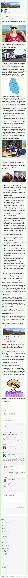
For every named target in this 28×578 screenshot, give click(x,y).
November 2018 (6, 533)
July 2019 (5, 523)
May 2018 (5, 539)
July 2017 (5, 551)
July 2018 (5, 536)
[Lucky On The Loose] (10, 7)
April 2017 (5, 554)
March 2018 (5, 542)
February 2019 (6, 531)
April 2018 (5, 540)
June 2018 (5, 537)
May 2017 (5, 553)
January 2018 (6, 545)
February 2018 (6, 544)
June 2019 (5, 525)
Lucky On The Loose (8, 10)
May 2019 (5, 527)
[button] (8, 176)
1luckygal (17, 18)
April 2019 (5, 528)
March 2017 (5, 556)
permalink (10, 420)
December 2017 (6, 547)
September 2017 (6, 548)
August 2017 (5, 550)
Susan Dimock (10, 454)
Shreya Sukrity (10, 479)
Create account (6, 566)
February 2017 (6, 557)
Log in (4, 567)
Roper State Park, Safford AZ (20, 425)
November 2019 (6, 522)
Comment (20, 506)
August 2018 (5, 534)
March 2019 (5, 530)
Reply (4, 444)
